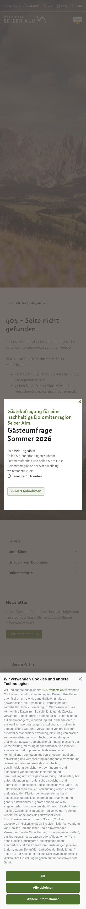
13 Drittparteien (53, 690)
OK (43, 876)
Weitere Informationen (43, 899)
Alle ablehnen (43, 887)
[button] (80, 679)
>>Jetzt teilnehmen (26, 491)
